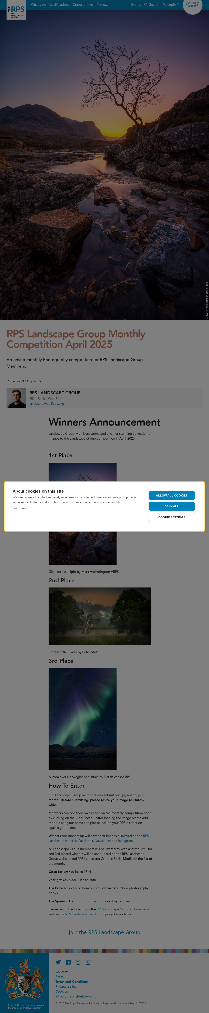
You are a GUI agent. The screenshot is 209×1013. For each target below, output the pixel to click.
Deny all (172, 506)
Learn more (19, 508)
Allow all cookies (171, 495)
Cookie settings (171, 517)
